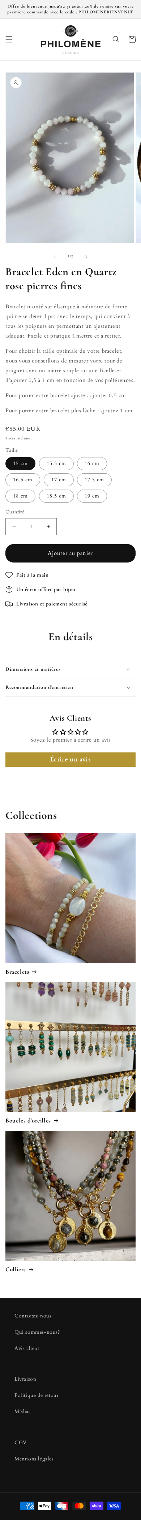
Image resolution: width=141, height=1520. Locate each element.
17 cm (58, 479)
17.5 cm (94, 479)
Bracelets (17, 972)
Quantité (14, 512)
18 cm (20, 495)
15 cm (20, 463)
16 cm (92, 463)
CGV (20, 1442)
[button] (9, 39)
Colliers (15, 1269)
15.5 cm (56, 463)
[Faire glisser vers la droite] (86, 257)
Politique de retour (36, 1395)
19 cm (92, 495)
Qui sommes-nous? (37, 1332)
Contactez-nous (32, 1315)
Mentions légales (34, 1458)
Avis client (26, 1348)
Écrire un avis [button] (70, 760)
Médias (22, 1411)
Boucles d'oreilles (28, 1120)
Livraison (25, 1379)
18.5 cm (56, 495)
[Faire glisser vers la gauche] (55, 257)
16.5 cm (23, 479)
